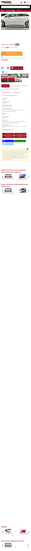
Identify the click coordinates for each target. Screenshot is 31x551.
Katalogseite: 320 (9, 134)
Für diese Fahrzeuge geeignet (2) (9, 95)
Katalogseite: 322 (9, 136)
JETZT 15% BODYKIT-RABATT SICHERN (11, 89)
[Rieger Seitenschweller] (15, 22)
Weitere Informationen (15, 86)
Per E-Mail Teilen (8, 144)
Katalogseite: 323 (21, 136)
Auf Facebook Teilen (9, 141)
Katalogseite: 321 (21, 134)
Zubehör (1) (25, 86)
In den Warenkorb (17, 68)
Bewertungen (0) (17, 92)
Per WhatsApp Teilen (21, 141)
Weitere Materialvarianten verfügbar (12, 53)
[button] (12, 178)
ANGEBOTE (10, 10)
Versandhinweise (7, 92)
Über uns (19, 10)
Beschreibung (5, 86)
